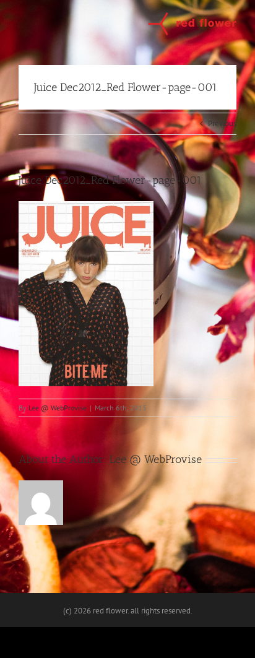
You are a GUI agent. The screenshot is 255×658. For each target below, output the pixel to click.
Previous (222, 123)
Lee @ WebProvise (57, 407)
